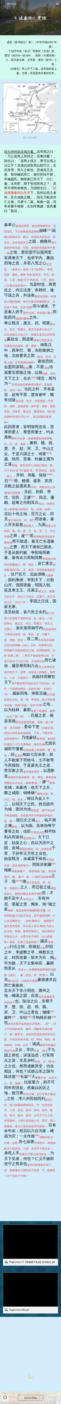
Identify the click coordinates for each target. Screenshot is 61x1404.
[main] (30, 17)
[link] (30, 1245)
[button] (3, 4)
